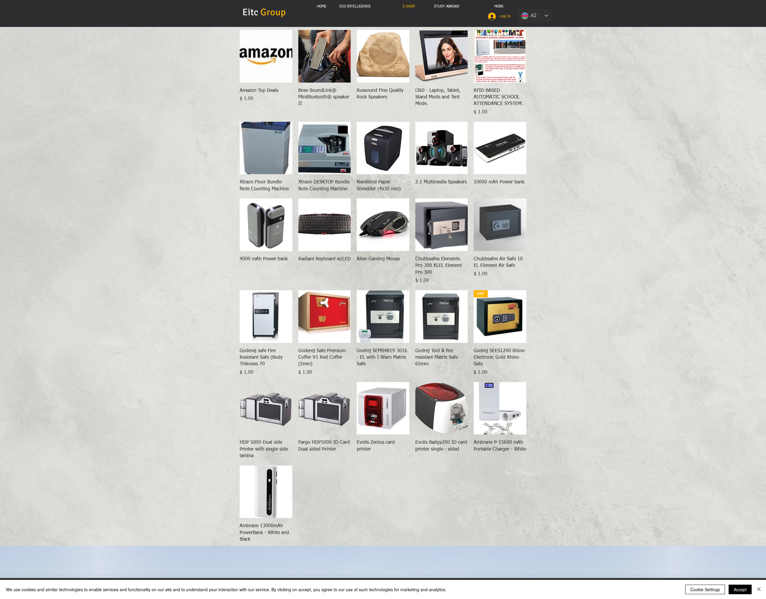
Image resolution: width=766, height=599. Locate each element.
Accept (740, 589)
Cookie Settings (705, 589)
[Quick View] (266, 56)
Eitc (265, 12)
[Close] (758, 589)
